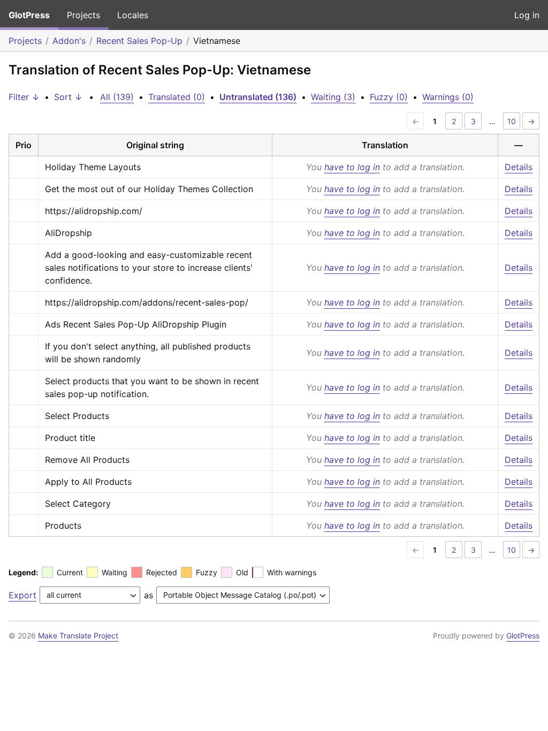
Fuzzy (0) (389, 97)
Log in (526, 15)
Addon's (69, 40)
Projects (83, 15)
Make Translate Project (78, 635)
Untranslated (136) (257, 97)
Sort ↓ (68, 97)
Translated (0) (176, 97)
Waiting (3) (333, 97)
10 (511, 121)
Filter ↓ (24, 97)
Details (518, 167)
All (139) (117, 97)
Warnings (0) (448, 97)
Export (22, 595)
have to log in (352, 167)
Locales (132, 15)
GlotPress (29, 15)
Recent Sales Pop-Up (139, 40)
